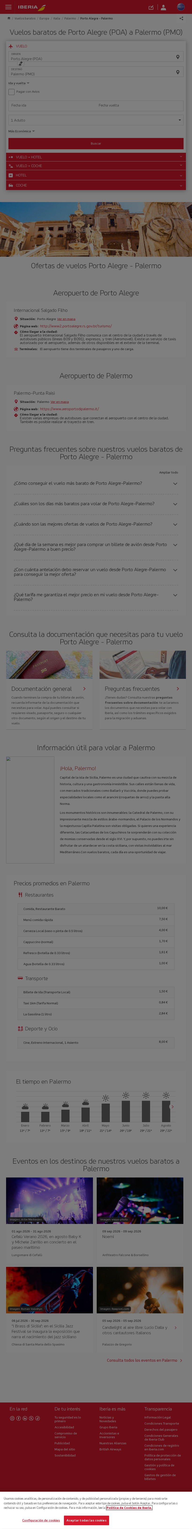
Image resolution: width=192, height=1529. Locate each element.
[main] (96, 1510)
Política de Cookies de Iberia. (129, 1508)
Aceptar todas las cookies (86, 1520)
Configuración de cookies (41, 1520)
